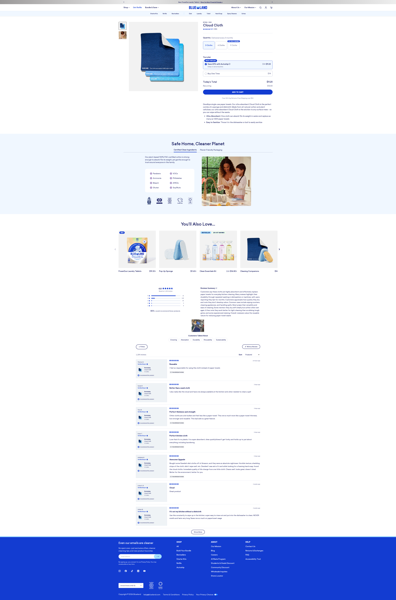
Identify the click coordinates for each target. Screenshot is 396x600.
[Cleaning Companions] (259, 249)
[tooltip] (216, 288)
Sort (240, 355)
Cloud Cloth (147, 370)
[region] (198, 325)
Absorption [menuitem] (185, 340)
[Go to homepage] (198, 7)
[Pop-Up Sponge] (177, 249)
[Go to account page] (266, 7)
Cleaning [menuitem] (173, 340)
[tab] (185, 149)
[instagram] (120, 571)
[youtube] (144, 571)
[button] (229, 64)
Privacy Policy (145, 562)
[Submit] (158, 556)
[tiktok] (132, 571)
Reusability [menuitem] (208, 340)
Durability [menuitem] (196, 340)
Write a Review (253, 347)
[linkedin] (138, 571)
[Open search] (260, 8)
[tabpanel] (198, 181)
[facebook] (126, 571)
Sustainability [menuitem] (221, 340)
